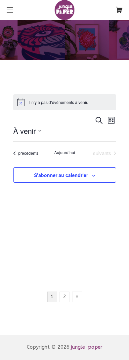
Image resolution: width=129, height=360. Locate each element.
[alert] (64, 102)
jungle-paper (87, 347)
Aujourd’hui (64, 152)
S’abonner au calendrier (61, 175)
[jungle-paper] (64, 10)
